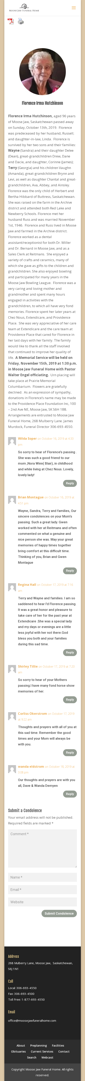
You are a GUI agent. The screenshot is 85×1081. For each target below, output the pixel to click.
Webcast (47, 1057)
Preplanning (38, 1045)
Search (31, 1057)
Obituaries (18, 1051)
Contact (64, 1051)
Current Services (42, 1051)
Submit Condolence (59, 913)
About (21, 1045)
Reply (70, 483)
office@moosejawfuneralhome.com (32, 1020)
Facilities (58, 1045)
